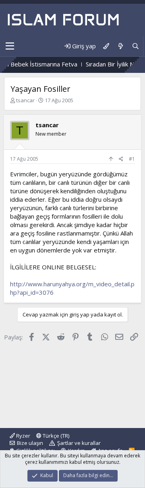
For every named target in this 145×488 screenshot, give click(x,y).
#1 (132, 158)
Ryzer (22, 435)
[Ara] (135, 46)
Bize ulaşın (30, 443)
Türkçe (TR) (55, 435)
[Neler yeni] (120, 46)
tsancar (25, 100)
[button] (10, 46)
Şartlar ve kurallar (79, 443)
